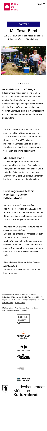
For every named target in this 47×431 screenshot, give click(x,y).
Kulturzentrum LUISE (28, 294)
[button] (18, 83)
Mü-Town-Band (13, 158)
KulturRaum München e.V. (11, 297)
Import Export (7, 300)
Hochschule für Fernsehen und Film (27, 300)
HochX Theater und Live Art (32, 297)
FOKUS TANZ (20, 302)
